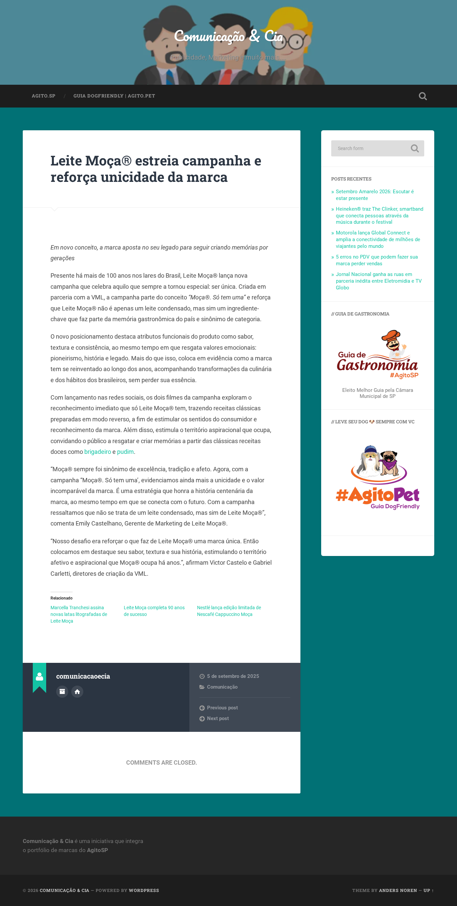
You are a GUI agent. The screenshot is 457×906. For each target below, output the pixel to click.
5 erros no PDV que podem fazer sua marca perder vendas (377, 260)
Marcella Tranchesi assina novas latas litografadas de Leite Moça (79, 614)
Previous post (222, 708)
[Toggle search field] (423, 96)
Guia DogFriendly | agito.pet (114, 96)
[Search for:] (377, 148)
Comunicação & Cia (228, 35)
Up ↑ (429, 890)
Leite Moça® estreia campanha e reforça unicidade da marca (156, 168)
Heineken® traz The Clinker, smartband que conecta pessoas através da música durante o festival (379, 215)
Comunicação (222, 687)
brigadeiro (97, 451)
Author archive (62, 692)
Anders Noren (398, 890)
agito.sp (44, 96)
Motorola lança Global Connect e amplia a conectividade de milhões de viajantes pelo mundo (378, 239)
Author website (77, 692)
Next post (218, 718)
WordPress (144, 890)
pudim (125, 451)
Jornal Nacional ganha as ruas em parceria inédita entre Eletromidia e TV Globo (379, 281)
